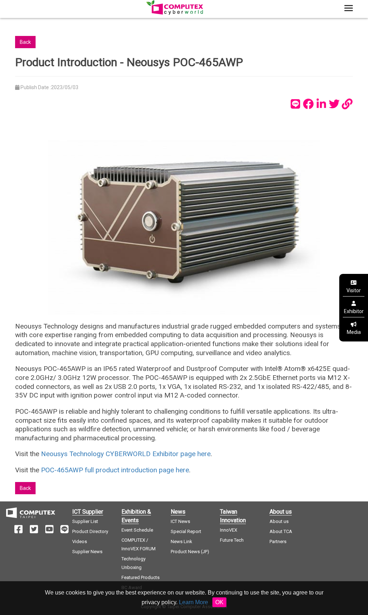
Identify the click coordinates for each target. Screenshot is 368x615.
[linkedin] (321, 103)
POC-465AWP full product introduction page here (115, 470)
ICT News (180, 521)
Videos (79, 541)
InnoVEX (228, 530)
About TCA (281, 531)
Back (25, 42)
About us (279, 521)
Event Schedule (137, 530)
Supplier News (87, 551)
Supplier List (85, 521)
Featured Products (140, 577)
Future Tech (232, 540)
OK (219, 602)
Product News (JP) (190, 551)
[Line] (295, 103)
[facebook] (308, 103)
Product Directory (90, 531)
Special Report (186, 531)
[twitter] (334, 103)
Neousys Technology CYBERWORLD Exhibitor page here (126, 454)
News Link (181, 541)
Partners (278, 541)
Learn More (193, 602)
